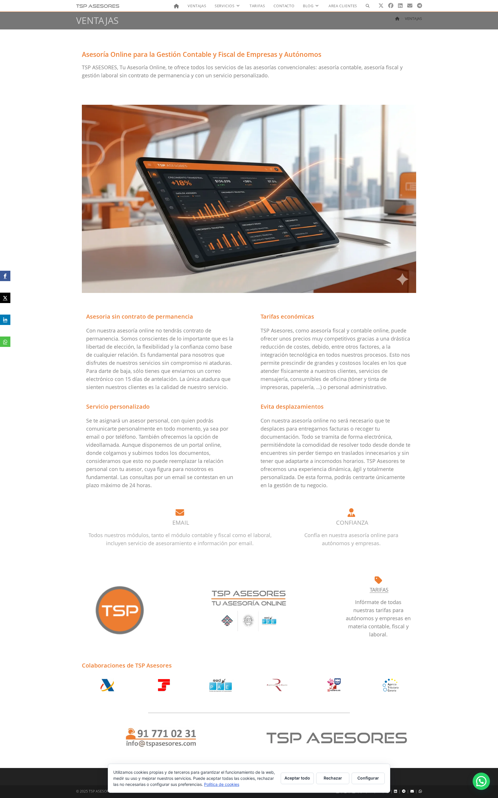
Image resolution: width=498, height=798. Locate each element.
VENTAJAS (413, 18)
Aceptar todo (297, 777)
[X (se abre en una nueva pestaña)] (381, 5)
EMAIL (180, 522)
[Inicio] (397, 18)
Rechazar (333, 777)
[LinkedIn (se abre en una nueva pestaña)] (400, 5)
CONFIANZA (352, 522)
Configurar (368, 777)
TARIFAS (379, 589)
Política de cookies (221, 784)
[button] (481, 781)
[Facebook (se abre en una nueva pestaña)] (391, 5)
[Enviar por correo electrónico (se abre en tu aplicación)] (410, 5)
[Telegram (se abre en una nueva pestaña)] (419, 5)
